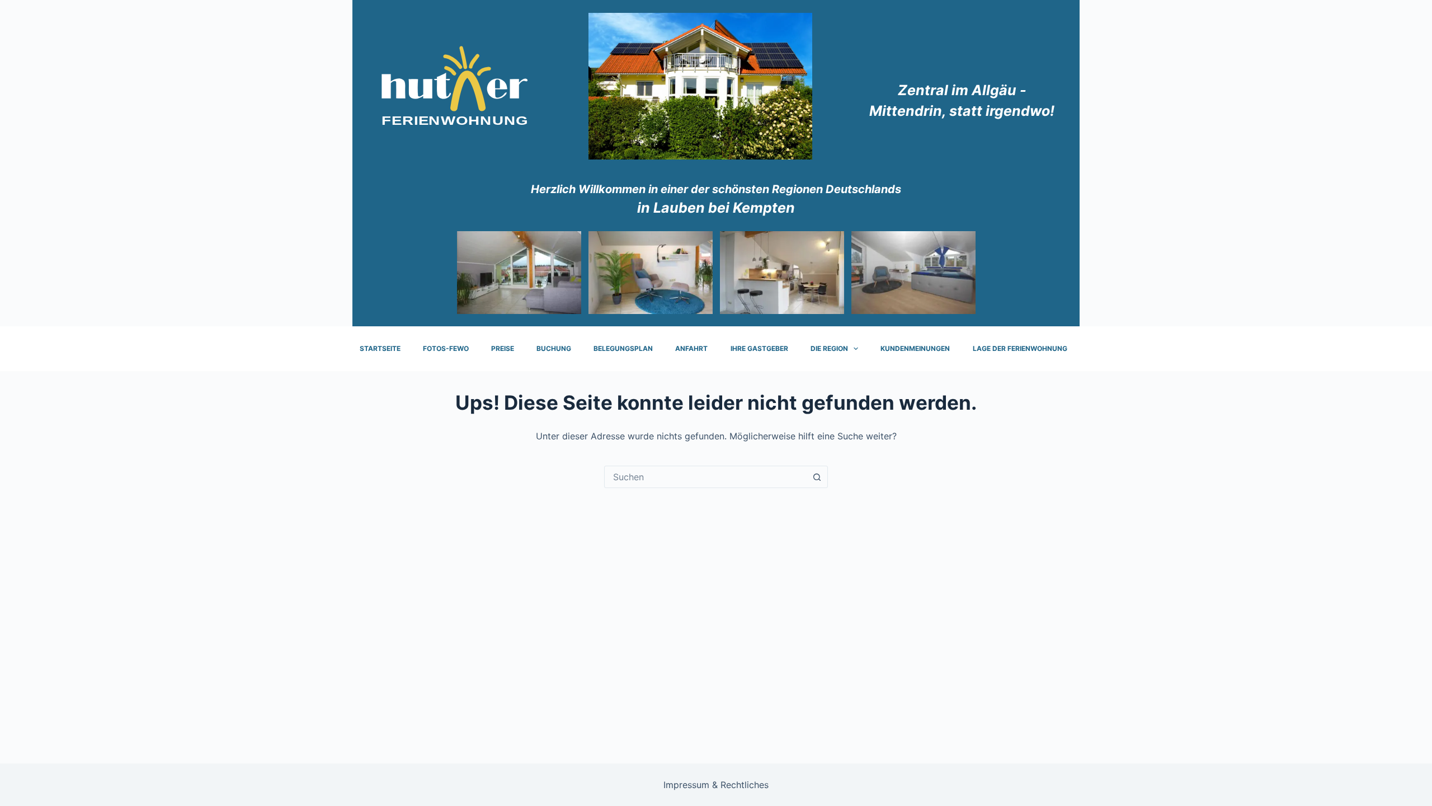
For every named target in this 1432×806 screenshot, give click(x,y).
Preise (502, 348)
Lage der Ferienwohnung (1020, 348)
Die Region (829, 348)
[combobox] (705, 477)
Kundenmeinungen (915, 348)
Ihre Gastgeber (759, 348)
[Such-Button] (816, 477)
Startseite (380, 348)
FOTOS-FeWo (446, 348)
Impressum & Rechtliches (716, 784)
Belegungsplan (623, 348)
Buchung (553, 348)
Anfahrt (691, 348)
